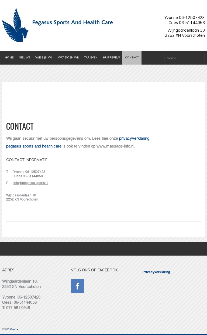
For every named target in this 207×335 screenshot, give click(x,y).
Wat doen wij (68, 57)
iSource (14, 329)
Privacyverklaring (156, 271)
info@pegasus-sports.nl (30, 182)
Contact (132, 57)
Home (9, 57)
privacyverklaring (134, 138)
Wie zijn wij (44, 57)
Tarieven (91, 57)
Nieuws (24, 57)
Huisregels (111, 57)
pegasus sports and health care (33, 146)
